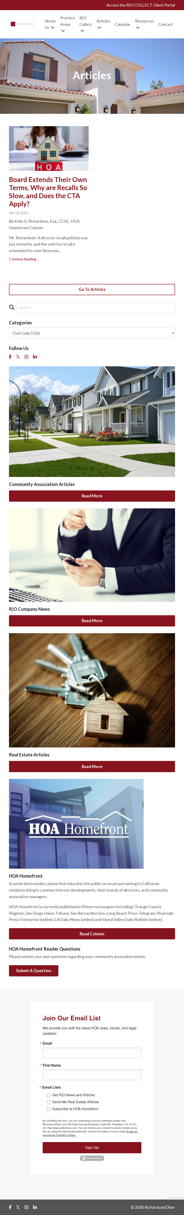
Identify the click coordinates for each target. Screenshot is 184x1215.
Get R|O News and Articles (73, 1094)
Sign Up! (92, 1147)
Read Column (92, 933)
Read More (92, 495)
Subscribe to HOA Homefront (75, 1108)
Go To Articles (92, 289)
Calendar (123, 24)
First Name (52, 1065)
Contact (165, 24)
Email (47, 1043)
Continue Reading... (23, 259)
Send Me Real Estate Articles (75, 1101)
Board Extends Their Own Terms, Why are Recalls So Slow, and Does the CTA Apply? (48, 191)
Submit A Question (33, 970)
